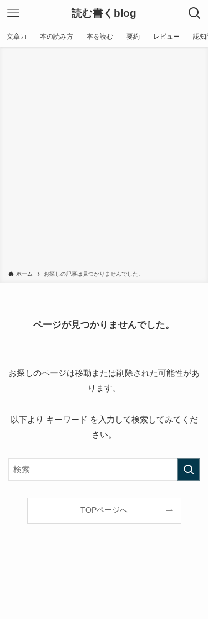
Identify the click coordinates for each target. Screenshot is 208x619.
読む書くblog (104, 13)
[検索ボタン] (194, 13)
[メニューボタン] (13, 13)
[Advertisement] (104, 160)
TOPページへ (104, 510)
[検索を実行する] (188, 469)
